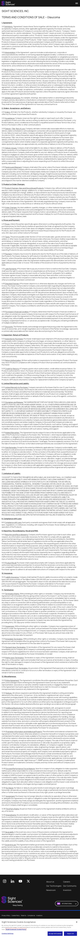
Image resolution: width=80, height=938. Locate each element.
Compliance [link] (31, 915)
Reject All (70, 933)
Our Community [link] (69, 886)
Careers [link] (66, 881)
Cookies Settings (7, 933)
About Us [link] (50, 881)
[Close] (76, 922)
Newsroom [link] (51, 890)
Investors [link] (67, 890)
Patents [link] (23, 915)
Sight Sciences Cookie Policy (16, 929)
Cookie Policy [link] (15, 915)
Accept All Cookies (55, 933)
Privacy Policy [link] (6, 915)
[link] (8, 3)
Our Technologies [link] (53, 886)
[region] (40, 928)
